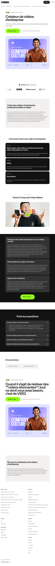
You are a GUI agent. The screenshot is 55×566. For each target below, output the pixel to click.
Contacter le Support (33, 531)
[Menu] (52, 2)
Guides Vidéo (4, 537)
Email (29, 553)
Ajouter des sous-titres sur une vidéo (9, 494)
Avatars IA (30, 492)
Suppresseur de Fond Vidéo (34, 512)
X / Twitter (30, 545)
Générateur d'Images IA (33, 494)
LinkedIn (30, 542)
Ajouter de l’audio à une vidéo (7, 492)
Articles (2, 532)
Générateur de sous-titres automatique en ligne (12, 499)
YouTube (30, 540)
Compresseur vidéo (5, 505)
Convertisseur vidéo (5, 507)
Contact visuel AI (32, 502)
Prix (2, 521)
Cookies (30, 529)
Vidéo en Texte (4, 510)
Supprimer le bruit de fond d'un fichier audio (38, 505)
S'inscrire (47, 2)
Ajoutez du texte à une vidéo (7, 497)
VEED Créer (8, 6)
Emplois (30, 521)
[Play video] (27, 214)
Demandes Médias (32, 534)
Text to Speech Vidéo (33, 510)
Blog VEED (3, 529)
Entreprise (3, 523)
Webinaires (3, 535)
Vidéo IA (30, 497)
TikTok (29, 550)
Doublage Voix (31, 515)
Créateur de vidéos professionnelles (21, 6)
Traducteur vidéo (5, 512)
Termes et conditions (33, 526)
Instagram (30, 547)
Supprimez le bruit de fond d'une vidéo (37, 507)
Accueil (2, 6)
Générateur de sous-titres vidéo (8, 502)
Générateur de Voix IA (33, 499)
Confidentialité (31, 523)
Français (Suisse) (5, 562)
